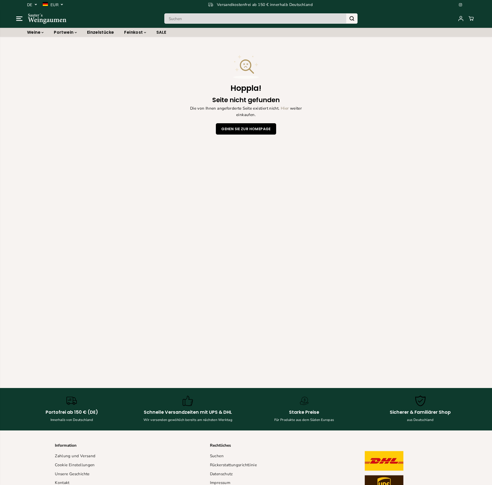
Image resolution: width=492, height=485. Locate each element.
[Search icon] (352, 18)
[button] (19, 18)
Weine (34, 32)
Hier (285, 108)
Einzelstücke (100, 32)
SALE (161, 32)
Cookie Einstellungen (75, 465)
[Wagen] (471, 18)
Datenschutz (221, 474)
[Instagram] (460, 5)
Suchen (217, 455)
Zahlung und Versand (75, 455)
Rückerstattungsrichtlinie (233, 465)
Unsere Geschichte (72, 474)
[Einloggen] (460, 18)
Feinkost (134, 32)
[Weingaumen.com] (47, 18)
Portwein (64, 32)
